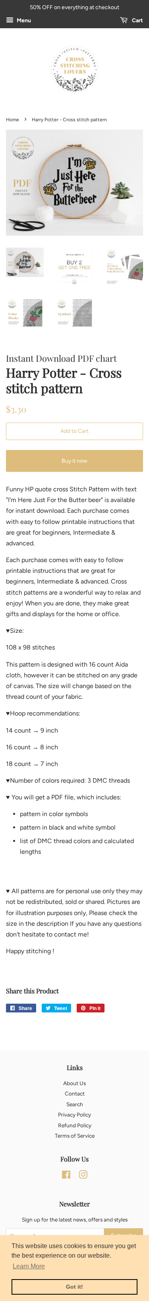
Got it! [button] (74, 1287)
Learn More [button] (29, 1266)
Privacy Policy (74, 1114)
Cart (137, 20)
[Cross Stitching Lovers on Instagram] (83, 1176)
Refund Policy (74, 1125)
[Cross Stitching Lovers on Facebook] (66, 1176)
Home (12, 119)
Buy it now (74, 461)
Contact (75, 1093)
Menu (23, 20)
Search (74, 1104)
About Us (74, 1083)
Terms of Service (75, 1135)
